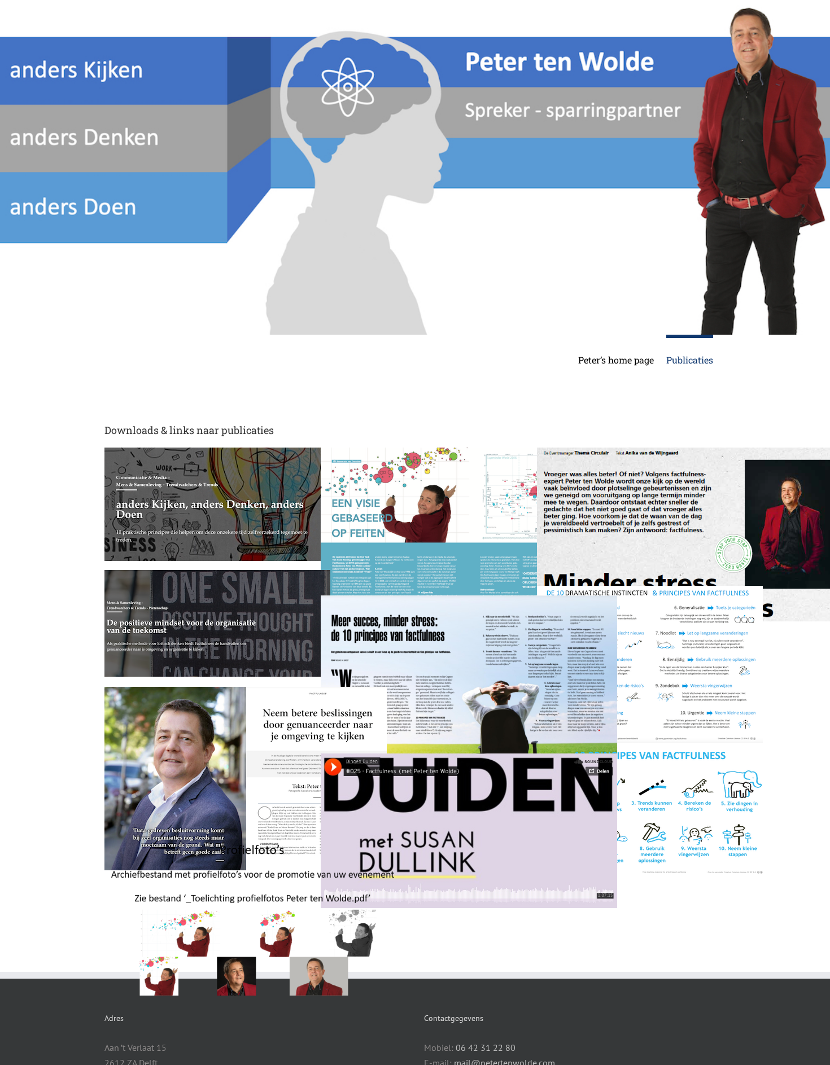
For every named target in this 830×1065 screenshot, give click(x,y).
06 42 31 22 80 (486, 1047)
